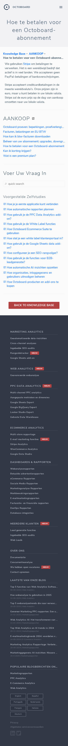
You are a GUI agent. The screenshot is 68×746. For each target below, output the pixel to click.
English (18, 696)
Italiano (35, 708)
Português (18, 702)
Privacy (14, 722)
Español (35, 696)
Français (18, 708)
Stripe (26, 64)
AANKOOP (36, 53)
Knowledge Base (14, 53)
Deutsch (18, 714)
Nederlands (35, 702)
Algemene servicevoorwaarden (26, 726)
